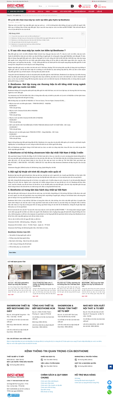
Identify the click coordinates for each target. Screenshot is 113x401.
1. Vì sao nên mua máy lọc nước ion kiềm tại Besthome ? (25, 36)
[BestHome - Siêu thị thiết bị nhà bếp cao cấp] (21, 6)
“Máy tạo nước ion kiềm (15, 25)
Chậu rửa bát (26, 343)
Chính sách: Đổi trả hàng (48, 387)
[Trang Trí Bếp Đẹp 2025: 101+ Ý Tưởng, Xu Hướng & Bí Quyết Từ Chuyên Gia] (44, 272)
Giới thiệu (31, 11)
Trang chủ (9, 15)
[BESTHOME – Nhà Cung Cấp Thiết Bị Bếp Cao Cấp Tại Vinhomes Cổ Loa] (93, 272)
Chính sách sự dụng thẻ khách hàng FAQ (87, 382)
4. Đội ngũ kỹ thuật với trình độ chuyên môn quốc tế (23, 42)
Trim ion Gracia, (40, 100)
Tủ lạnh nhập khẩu (82, 341)
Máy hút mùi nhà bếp (24, 341)
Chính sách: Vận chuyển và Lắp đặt (51, 385)
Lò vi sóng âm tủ (57, 341)
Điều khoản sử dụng (47, 391)
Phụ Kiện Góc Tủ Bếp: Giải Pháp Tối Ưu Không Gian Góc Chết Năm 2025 (68, 283)
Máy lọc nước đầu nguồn (14, 343)
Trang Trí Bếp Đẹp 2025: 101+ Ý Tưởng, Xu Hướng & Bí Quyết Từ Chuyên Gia (43, 284)
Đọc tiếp (11, 294)
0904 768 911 (102, 7)
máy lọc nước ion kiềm (38, 50)
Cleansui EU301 (59, 100)
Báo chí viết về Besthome (100, 1)
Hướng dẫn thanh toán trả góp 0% (85, 380)
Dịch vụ (40, 11)
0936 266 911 (86, 7)
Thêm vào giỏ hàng (15, 107)
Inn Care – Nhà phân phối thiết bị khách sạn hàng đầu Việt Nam (18, 283)
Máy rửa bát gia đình (36, 341)
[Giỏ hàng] (110, 367)
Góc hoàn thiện (65, 11)
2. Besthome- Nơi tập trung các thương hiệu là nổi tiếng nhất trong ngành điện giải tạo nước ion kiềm (36, 38)
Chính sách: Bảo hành (47, 383)
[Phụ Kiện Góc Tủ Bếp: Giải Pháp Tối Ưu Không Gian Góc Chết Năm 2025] (68, 272)
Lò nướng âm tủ (47, 341)
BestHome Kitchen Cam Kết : (20, 46)
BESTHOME (68, 27)
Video (48, 11)
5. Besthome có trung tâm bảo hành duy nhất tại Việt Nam (25, 44)
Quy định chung (45, 389)
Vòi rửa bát (33, 343)
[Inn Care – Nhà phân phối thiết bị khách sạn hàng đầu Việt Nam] (19, 272)
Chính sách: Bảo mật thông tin (49, 381)
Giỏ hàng (77, 378)
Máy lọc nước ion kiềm (94, 341)
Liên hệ (99, 11)
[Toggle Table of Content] (82, 33)
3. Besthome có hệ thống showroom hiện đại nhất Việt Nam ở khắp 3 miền (29, 40)
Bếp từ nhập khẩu (12, 341)
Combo (54, 11)
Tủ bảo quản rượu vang (69, 341)
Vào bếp (91, 11)
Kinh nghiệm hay (80, 11)
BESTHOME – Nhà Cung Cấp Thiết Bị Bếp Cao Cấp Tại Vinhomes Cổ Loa (93, 284)
